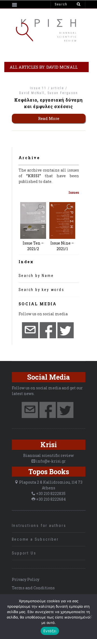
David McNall (32, 93)
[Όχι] (90, 616)
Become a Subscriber (35, 539)
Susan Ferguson (62, 93)
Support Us (24, 553)
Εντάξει (50, 631)
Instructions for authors (39, 525)
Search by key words (41, 289)
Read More (48, 118)
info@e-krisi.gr (51, 461)
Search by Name (36, 275)
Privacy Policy (25, 579)
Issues (73, 192)
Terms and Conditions (33, 587)
